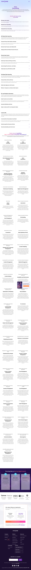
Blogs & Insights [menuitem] (22, 537)
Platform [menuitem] (13, 534)
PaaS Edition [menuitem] (14, 537)
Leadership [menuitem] (6, 537)
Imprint (14, 567)
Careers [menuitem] (6, 539)
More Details (8, 152)
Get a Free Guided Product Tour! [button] (15, 521)
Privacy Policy (17, 563)
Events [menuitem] (21, 540)
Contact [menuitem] (16, 545)
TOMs (28, 567)
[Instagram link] (16, 565)
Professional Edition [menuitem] (15, 540)
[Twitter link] (14, 565)
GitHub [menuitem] (9, 548)
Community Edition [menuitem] (15, 542)
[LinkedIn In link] (18, 565)
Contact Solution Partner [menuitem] (19, 547)
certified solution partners (21, 524)
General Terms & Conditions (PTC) (23, 567)
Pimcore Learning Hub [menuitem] (23, 535)
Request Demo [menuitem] (17, 549)
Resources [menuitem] (22, 534)
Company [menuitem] (6, 534)
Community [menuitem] (10, 545)
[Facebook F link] (12, 565)
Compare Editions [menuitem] (14, 535)
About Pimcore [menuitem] (7, 535)
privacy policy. (23, 525)
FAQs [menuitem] (21, 542)
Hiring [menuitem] (8, 539)
